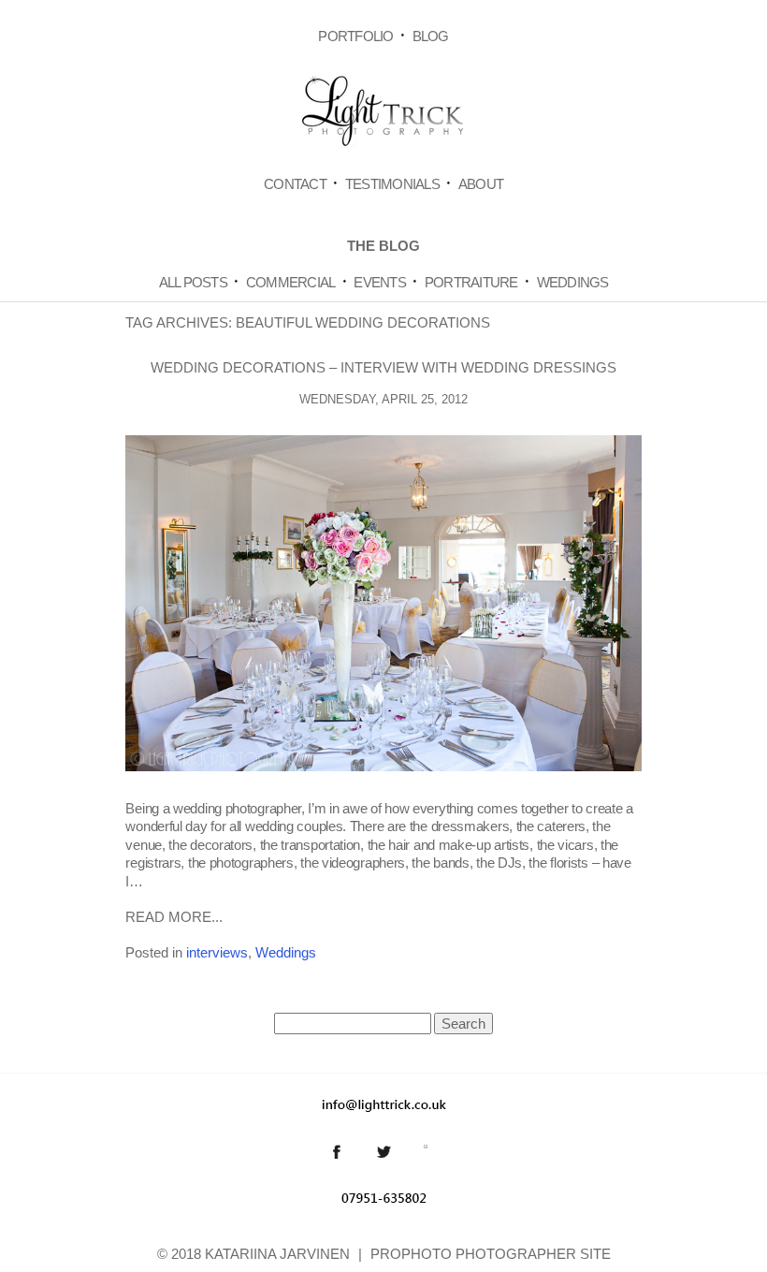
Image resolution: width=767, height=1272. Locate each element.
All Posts (193, 282)
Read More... (174, 917)
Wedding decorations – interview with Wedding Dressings (383, 367)
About (480, 184)
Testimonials (392, 184)
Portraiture (471, 282)
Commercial (291, 282)
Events (380, 282)
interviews (217, 952)
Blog (430, 36)
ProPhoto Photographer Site (490, 1254)
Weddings (573, 282)
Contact (295, 184)
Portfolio (355, 36)
